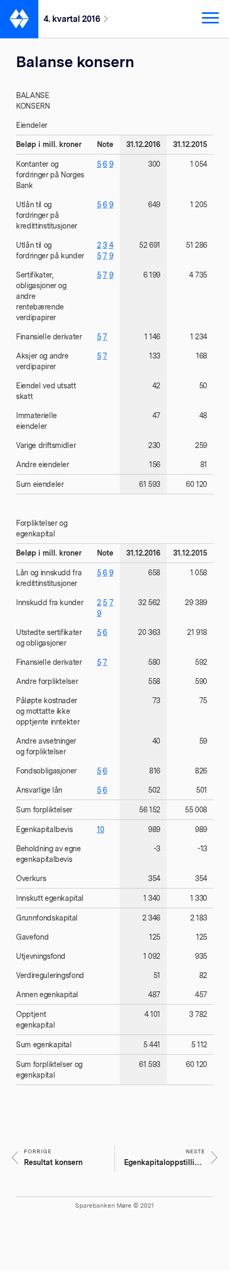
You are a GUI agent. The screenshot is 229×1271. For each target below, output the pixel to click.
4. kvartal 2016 (72, 19)
